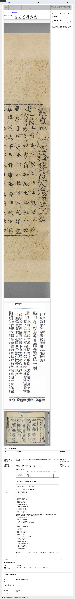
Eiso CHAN (62, 464)
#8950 (61, 559)
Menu (3, 1)
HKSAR (62, 453)
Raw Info (6, 593)
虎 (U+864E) (14, 12)
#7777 (61, 462)
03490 (8, 2)
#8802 (61, 492)
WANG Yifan (63, 556)
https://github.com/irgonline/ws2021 (20, 597)
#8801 (61, 467)
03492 (66, 2)
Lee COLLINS (63, 459)
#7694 (61, 457)
